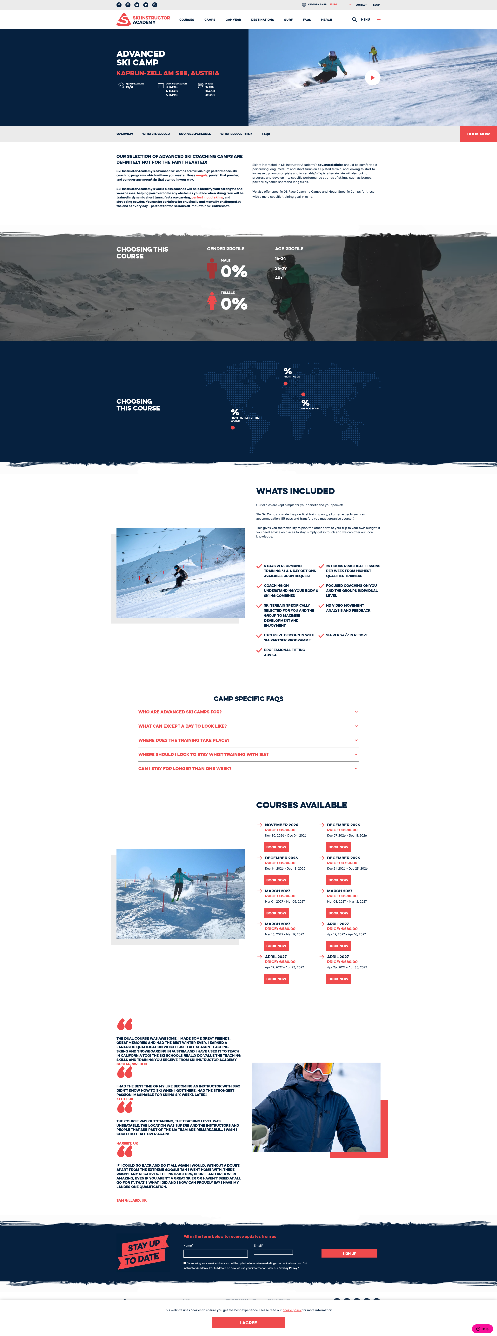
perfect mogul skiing (207, 197)
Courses (186, 20)
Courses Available (195, 134)
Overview (124, 134)
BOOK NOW (478, 134)
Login (377, 4)
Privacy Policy (288, 1268)
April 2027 (338, 924)
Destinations (262, 20)
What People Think (236, 134)
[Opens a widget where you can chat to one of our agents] (482, 1329)
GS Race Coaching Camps (302, 191)
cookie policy (292, 1310)
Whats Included (156, 134)
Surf (288, 20)
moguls (202, 175)
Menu (365, 19)
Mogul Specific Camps (344, 191)
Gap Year (233, 20)
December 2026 (343, 825)
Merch (326, 20)
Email (258, 1245)
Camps (209, 20)
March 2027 (277, 891)
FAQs (307, 20)
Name (188, 1245)
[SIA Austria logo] (143, 19)
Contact (361, 4)
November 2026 (281, 825)
